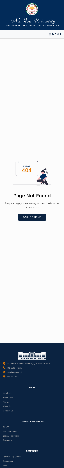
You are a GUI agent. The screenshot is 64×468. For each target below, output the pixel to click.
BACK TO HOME (32, 217)
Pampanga (8, 461)
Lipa (5, 465)
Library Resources (11, 436)
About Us (7, 406)
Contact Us (8, 411)
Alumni (6, 402)
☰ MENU (55, 34)
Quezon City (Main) (12, 457)
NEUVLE (7, 427)
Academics (8, 393)
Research (7, 440)
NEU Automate (9, 431)
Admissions (8, 397)
